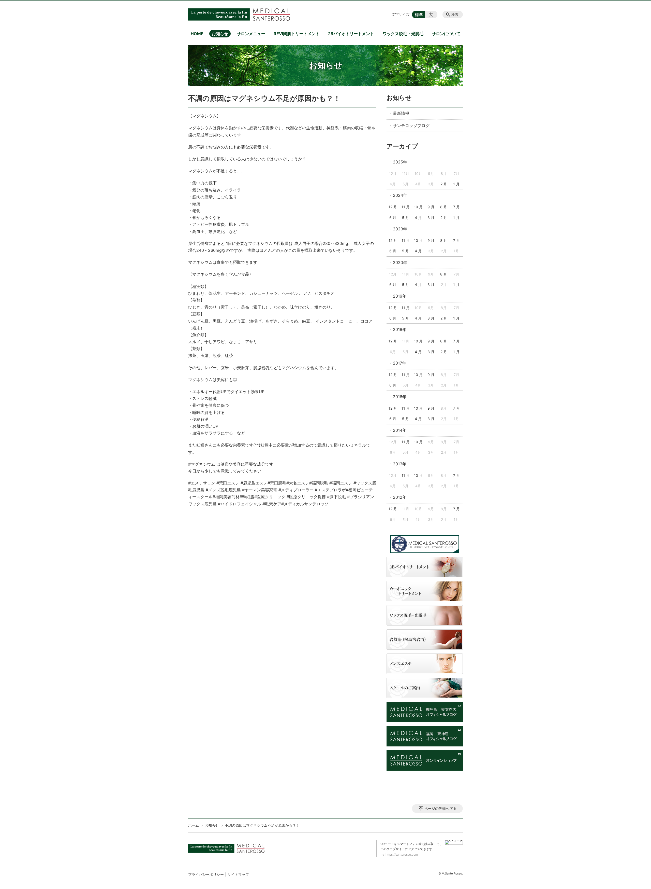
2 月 (443, 184)
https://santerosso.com (402, 854)
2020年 (400, 262)
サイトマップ (238, 874)
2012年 (399, 497)
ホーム (193, 825)
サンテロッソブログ (411, 125)
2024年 (400, 195)
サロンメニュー (251, 33)
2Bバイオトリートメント (351, 33)
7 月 (456, 207)
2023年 (400, 228)
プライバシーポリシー (206, 874)
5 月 (405, 217)
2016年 (399, 396)
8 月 (443, 207)
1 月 (456, 184)
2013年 (399, 463)
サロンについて (446, 33)
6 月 (392, 217)
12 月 (393, 207)
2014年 (399, 430)
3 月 (430, 217)
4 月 (418, 217)
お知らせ (220, 33)
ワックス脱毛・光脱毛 (403, 33)
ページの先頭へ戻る (440, 808)
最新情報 (401, 113)
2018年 (399, 329)
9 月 (430, 207)
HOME (197, 33)
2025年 (400, 161)
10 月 (418, 207)
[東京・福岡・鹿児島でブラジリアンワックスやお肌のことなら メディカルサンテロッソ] (239, 14)
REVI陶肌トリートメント (297, 33)
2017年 (399, 363)
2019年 (399, 296)
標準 (419, 14)
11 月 (406, 207)
